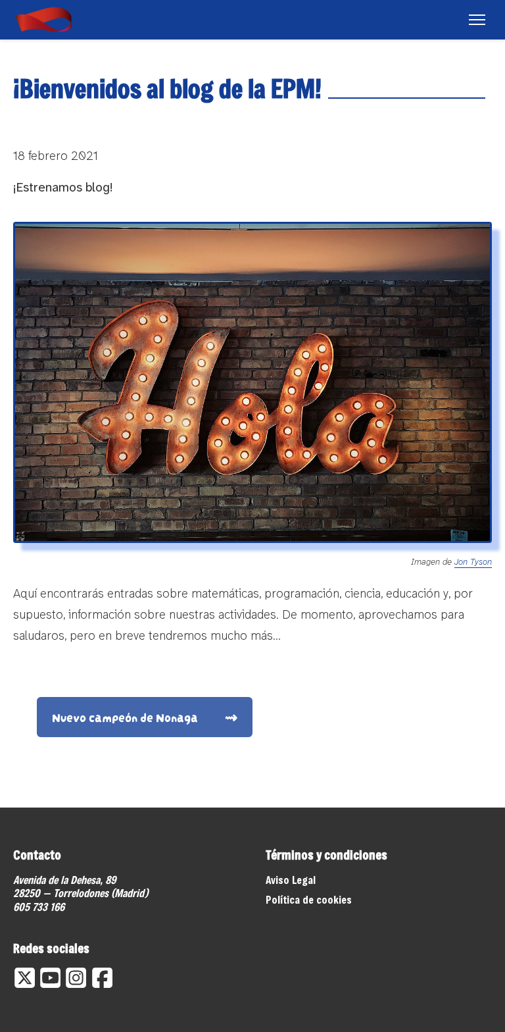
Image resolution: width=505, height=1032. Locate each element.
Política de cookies (309, 899)
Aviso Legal (291, 880)
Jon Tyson (473, 561)
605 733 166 (38, 907)
